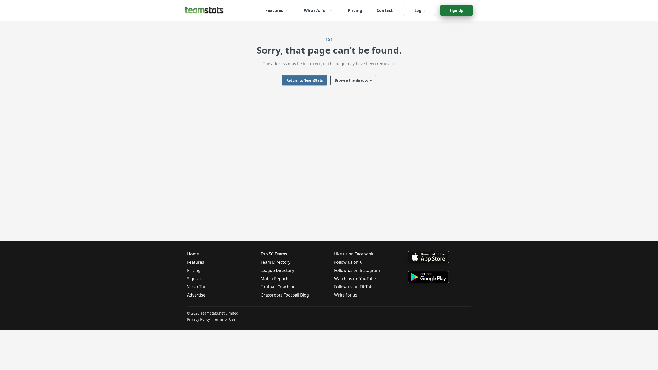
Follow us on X (348, 262)
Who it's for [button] (315, 10)
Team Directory (275, 262)
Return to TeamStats (304, 80)
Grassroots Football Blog (285, 295)
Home (193, 254)
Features (195, 262)
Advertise (196, 295)
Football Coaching (278, 287)
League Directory (277, 270)
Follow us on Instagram (357, 270)
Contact (385, 10)
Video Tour (197, 287)
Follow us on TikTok (353, 287)
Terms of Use (224, 319)
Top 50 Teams (274, 254)
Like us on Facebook (353, 254)
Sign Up (456, 10)
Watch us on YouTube (355, 278)
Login (420, 10)
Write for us (345, 295)
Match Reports (275, 278)
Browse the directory (353, 80)
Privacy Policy (198, 319)
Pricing (355, 10)
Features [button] (274, 10)
